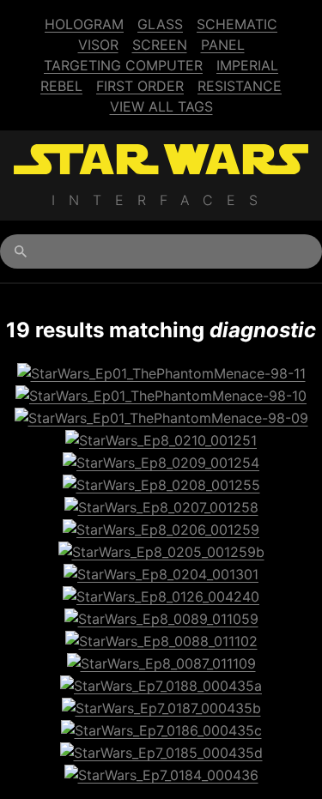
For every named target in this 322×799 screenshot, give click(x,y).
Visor (98, 44)
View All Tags (161, 106)
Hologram (84, 24)
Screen (159, 44)
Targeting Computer (123, 65)
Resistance (239, 85)
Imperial (247, 65)
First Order (140, 85)
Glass (160, 24)
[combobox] (161, 251)
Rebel (61, 85)
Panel (223, 44)
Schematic (237, 24)
